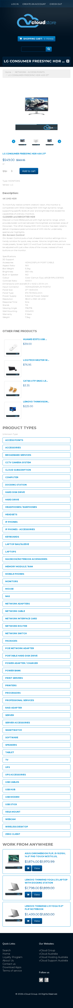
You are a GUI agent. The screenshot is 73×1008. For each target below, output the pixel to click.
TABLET (9, 752)
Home (8, 72)
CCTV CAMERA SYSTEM (18, 462)
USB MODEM (12, 797)
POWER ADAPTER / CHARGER (21, 663)
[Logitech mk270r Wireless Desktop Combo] (12, 368)
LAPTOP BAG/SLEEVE (17, 544)
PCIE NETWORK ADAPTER (19, 648)
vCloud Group (47, 950)
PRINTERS (10, 685)
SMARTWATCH (13, 730)
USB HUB (10, 789)
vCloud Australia (48, 953)
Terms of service (12, 970)
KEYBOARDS (12, 537)
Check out (56, 4)
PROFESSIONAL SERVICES (19, 700)
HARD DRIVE (12, 499)
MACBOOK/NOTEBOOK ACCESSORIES (26, 559)
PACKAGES (11, 641)
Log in (15, 4)
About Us (8, 960)
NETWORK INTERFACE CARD (21, 618)
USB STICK (11, 804)
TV (6, 759)
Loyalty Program (12, 957)
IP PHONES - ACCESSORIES (20, 529)
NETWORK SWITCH (16, 633)
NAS (7, 596)
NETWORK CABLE (15, 611)
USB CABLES (12, 782)
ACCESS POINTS (14, 440)
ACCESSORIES (13, 447)
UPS (7, 767)
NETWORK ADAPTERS (17, 603)
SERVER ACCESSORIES (17, 722)
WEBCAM (10, 819)
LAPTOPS (10, 551)
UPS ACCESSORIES (15, 774)
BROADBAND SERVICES (18, 455)
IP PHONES (11, 522)
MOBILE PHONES (14, 574)
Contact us (9, 963)
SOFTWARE (11, 737)
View (37, 868)
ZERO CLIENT (12, 834)
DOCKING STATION (16, 484)
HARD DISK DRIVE (15, 492)
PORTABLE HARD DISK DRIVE (21, 655)
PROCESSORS (13, 693)
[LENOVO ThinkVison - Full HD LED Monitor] (12, 410)
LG (11, 184)
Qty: (5, 171)
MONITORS (14, 181)
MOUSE (9, 589)
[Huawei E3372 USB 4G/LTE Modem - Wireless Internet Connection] (12, 348)
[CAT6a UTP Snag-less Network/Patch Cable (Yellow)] (12, 389)
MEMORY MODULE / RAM (19, 566)
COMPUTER (11, 477)
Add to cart (28, 171)
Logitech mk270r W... (36, 360)
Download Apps (12, 967)
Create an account (34, 4)
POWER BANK (13, 670)
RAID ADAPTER (13, 707)
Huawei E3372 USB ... (35, 339)
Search (7, 950)
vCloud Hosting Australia (53, 957)
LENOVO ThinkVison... (36, 401)
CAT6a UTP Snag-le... (35, 381)
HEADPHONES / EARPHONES (21, 507)
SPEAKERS (11, 745)
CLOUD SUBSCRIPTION (18, 470)
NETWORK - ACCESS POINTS (29, 72)
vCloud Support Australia (53, 960)
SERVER (9, 715)
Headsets (11, 514)
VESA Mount (12, 812)
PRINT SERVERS (14, 678)
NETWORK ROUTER (16, 626)
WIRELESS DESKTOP (16, 826)
